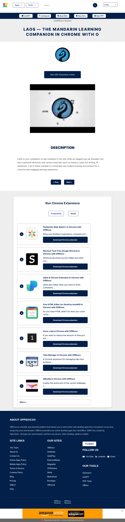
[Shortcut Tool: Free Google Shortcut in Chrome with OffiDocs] (33, 264)
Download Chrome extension (65, 240)
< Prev (56, 182)
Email (112, 457)
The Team (14, 448)
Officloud (51, 485)
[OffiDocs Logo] (5, 5)
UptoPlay (51, 456)
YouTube (90, 457)
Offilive (86, 485)
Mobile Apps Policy (18, 464)
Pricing (13, 481)
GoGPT (86, 477)
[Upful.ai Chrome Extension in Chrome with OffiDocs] (33, 291)
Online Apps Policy (18, 460)
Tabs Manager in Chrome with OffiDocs (62, 355)
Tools (30, 5)
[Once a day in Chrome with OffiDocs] (33, 343)
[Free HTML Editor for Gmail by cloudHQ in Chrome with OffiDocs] (33, 318)
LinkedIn (101, 457)
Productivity (56, 213)
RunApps (51, 481)
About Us (14, 452)
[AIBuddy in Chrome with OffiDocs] (33, 391)
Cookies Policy (16, 472)
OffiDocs (51, 448)
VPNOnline (52, 468)
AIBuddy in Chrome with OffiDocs (59, 379)
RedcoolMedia (53, 460)
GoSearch (87, 473)
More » (23, 402)
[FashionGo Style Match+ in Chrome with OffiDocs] (33, 239)
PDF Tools (87, 481)
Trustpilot (89, 444)
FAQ (12, 489)
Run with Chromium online (62, 74)
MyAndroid (52, 477)
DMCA (13, 485)
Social (73, 213)
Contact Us (14, 456)
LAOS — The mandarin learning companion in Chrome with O (62, 32)
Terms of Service (17, 468)
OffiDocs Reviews (57, 502)
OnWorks (51, 452)
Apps (17, 5)
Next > (69, 182)
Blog (12, 477)
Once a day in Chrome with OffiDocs (60, 331)
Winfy (49, 472)
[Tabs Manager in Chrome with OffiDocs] (33, 367)
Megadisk (51, 464)
